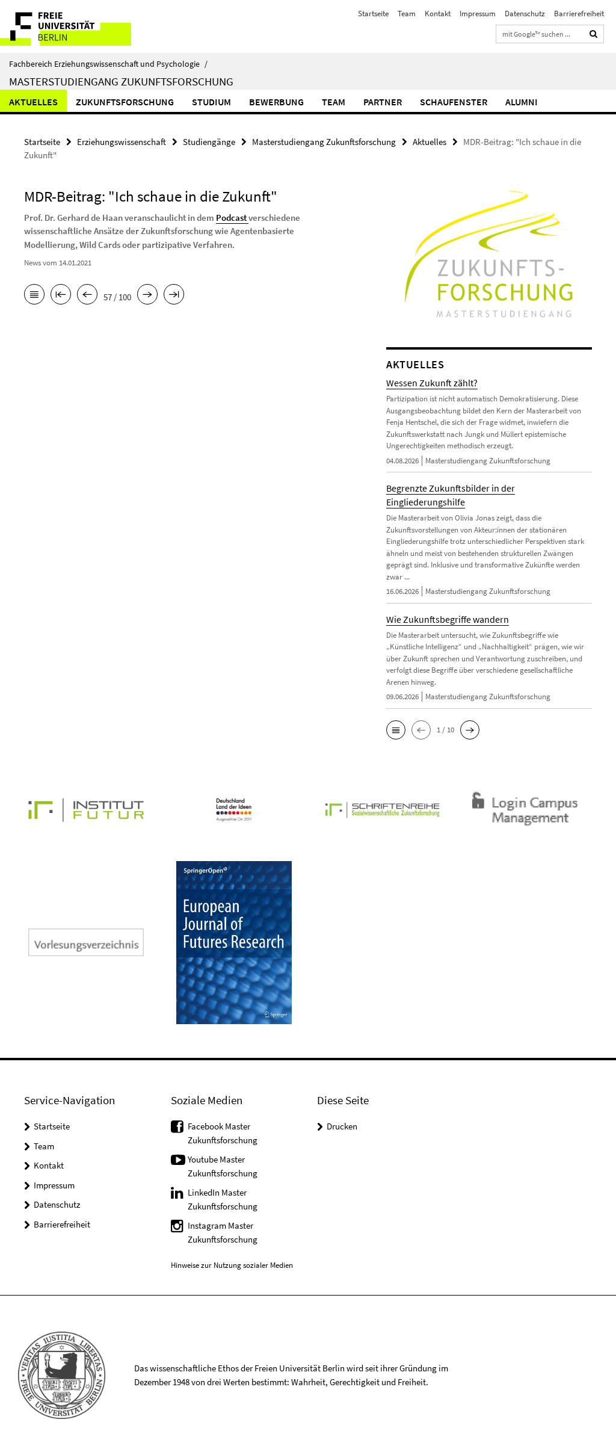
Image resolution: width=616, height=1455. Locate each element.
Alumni (521, 102)
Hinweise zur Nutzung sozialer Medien (232, 1265)
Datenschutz (525, 13)
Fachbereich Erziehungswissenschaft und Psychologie (108, 64)
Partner (382, 102)
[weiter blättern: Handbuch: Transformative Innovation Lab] (147, 295)
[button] (395, 730)
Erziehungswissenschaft (121, 141)
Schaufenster (453, 102)
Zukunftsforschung (125, 102)
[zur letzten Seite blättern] (174, 295)
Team (407, 13)
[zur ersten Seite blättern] (61, 295)
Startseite (373, 13)
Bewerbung (276, 102)
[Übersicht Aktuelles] (34, 295)
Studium (211, 102)
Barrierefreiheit (579, 13)
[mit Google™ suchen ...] (593, 34)
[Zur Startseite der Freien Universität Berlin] (79, 26)
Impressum (478, 13)
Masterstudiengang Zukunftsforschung (121, 81)
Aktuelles (33, 102)
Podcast (232, 217)
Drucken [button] (342, 1126)
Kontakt (438, 13)
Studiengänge (209, 141)
